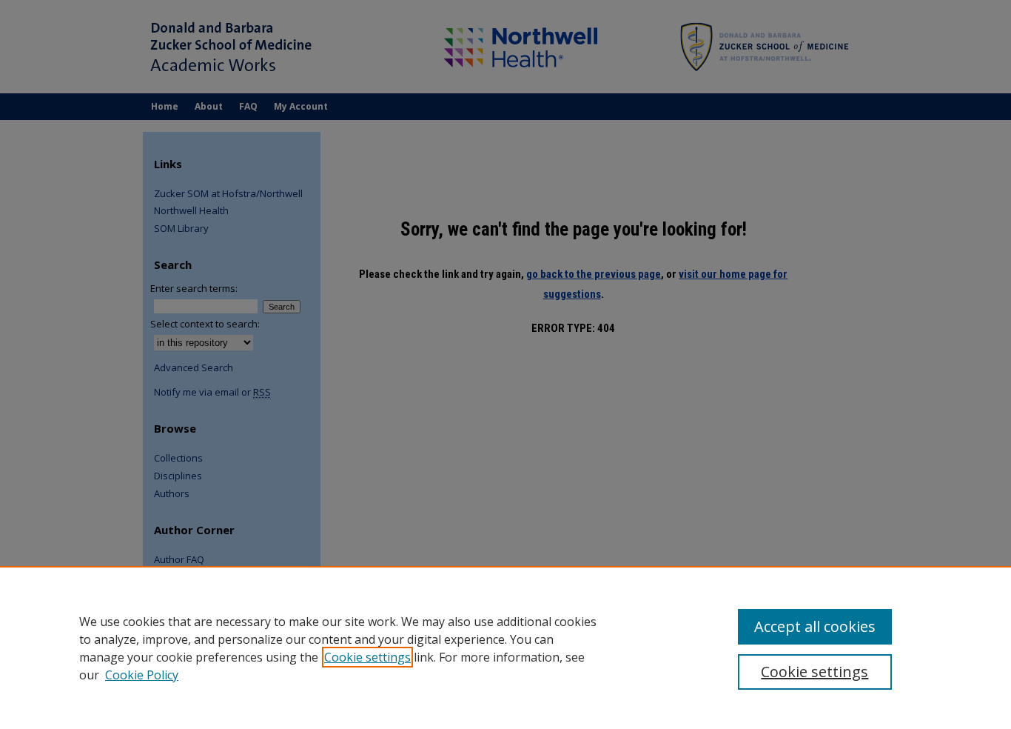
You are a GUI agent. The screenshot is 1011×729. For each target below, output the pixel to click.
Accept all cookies (815, 626)
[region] (505, 647)
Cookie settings (367, 657)
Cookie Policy (141, 675)
